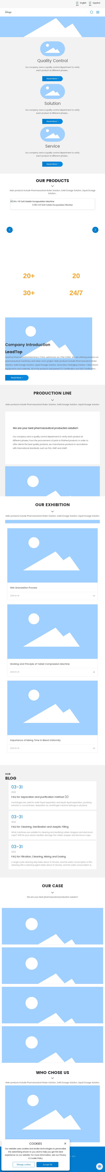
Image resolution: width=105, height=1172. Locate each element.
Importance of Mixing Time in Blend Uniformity (35, 740)
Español (96, 3)
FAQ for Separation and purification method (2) (40, 797)
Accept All (47, 1164)
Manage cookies (24, 1164)
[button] (10, 230)
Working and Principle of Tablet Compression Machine (40, 664)
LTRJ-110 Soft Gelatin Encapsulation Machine (52, 205)
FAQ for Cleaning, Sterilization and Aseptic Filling (39, 827)
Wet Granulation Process (23, 588)
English (83, 3)
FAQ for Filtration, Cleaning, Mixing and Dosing (38, 857)
